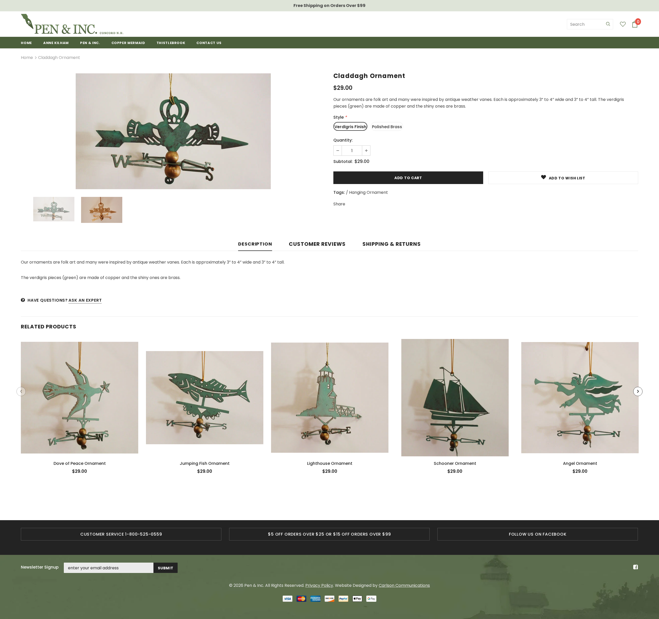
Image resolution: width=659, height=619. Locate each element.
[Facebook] (634, 567)
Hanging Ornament (368, 192)
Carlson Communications (404, 585)
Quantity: (343, 140)
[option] (173, 131)
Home (27, 57)
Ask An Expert (85, 300)
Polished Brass (387, 127)
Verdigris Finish (350, 127)
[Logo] (72, 24)
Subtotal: (343, 161)
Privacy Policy (319, 585)
